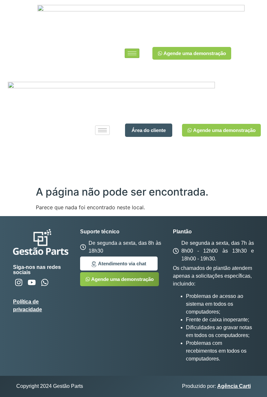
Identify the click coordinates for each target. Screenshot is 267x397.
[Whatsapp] (44, 282)
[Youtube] (31, 282)
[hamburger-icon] (132, 53)
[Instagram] (18, 282)
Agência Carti (234, 386)
